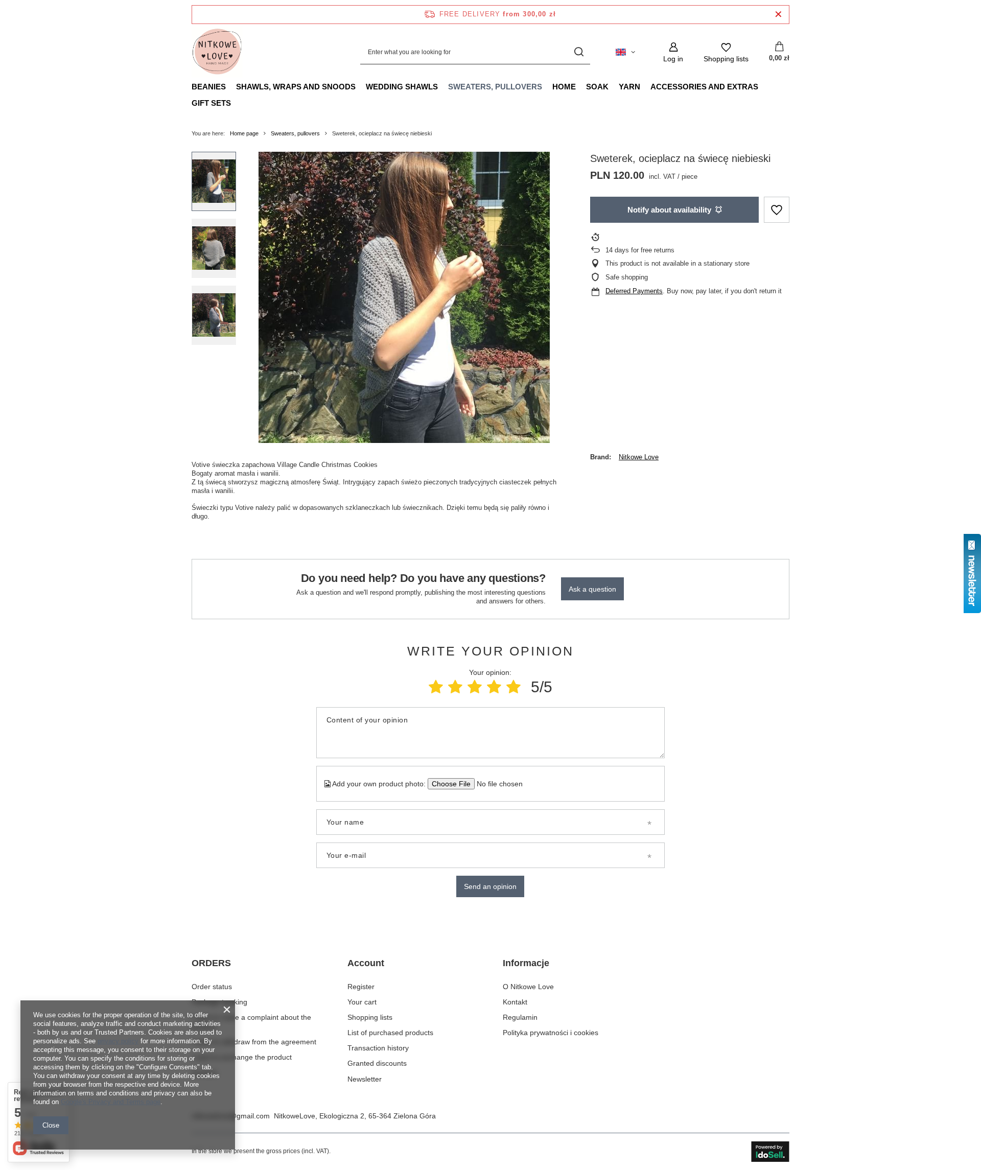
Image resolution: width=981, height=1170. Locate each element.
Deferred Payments (634, 291)
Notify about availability (669, 209)
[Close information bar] (778, 14)
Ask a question (592, 589)
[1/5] (436, 687)
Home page (244, 133)
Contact (204, 1073)
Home (564, 86)
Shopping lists (369, 1017)
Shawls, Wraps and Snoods (296, 86)
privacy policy (118, 1041)
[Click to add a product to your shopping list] (776, 210)
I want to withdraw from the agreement (254, 1042)
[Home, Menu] (580, 86)
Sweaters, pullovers (495, 86)
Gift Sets (211, 103)
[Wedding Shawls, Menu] (443, 86)
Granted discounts (377, 1063)
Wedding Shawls (402, 86)
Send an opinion (490, 886)
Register (361, 986)
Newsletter (364, 1079)
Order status (212, 986)
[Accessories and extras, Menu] (763, 86)
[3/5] (475, 687)
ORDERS (211, 963)
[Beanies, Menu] (230, 86)
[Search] (578, 52)
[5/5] (513, 687)
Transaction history (378, 1048)
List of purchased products (390, 1032)
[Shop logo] (217, 52)
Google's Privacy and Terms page (110, 1102)
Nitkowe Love (639, 457)
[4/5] (494, 687)
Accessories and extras (704, 86)
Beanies (209, 86)
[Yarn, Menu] (645, 86)
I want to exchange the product (242, 1057)
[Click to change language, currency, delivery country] (625, 52)
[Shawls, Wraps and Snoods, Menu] (360, 86)
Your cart (362, 1002)
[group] (404, 297)
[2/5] (455, 687)
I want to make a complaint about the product (251, 1022)
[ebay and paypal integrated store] (770, 1151)
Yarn (629, 86)
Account (365, 963)
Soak (597, 86)
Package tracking (219, 1002)
